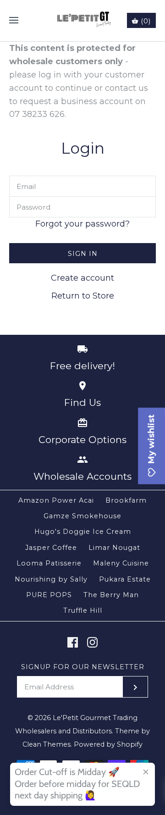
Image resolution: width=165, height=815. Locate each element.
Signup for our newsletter (82, 667)
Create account (82, 278)
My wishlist (151, 440)
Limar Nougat (114, 547)
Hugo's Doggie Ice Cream (82, 531)
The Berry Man (111, 595)
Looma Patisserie (49, 563)
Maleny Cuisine (121, 563)
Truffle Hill (82, 610)
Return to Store (82, 296)
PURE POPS (49, 595)
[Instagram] (92, 642)
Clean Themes (46, 744)
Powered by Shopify (108, 744)
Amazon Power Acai (56, 500)
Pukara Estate (125, 579)
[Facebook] (72, 642)
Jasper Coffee (51, 547)
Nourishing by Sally (51, 579)
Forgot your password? (82, 224)
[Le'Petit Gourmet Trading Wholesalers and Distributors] (83, 21)
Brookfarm (126, 500)
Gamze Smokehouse (82, 516)
